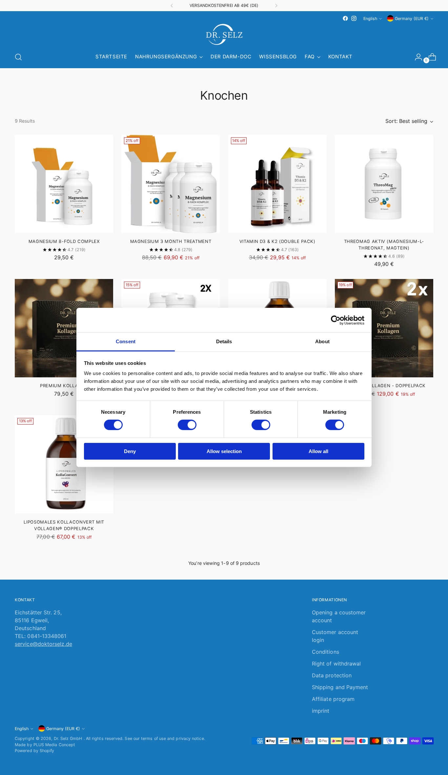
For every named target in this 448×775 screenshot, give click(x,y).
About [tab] (322, 341)
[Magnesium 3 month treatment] (170, 184)
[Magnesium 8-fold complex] (64, 184)
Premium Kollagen (64, 385)
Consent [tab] (125, 341)
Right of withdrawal (336, 663)
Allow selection (224, 451)
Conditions (325, 651)
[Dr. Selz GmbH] (224, 34)
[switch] (187, 425)
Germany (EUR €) (412, 18)
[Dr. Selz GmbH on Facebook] (345, 18)
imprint (321, 710)
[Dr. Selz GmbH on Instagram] (354, 18)
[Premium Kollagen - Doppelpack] (384, 328)
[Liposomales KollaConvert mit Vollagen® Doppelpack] (64, 464)
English (370, 18)
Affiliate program (333, 699)
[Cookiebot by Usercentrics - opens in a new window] (335, 320)
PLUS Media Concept (54, 744)
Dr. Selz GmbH (69, 738)
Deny (130, 451)
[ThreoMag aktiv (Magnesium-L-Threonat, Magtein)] (384, 184)
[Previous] (172, 5)
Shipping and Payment (340, 687)
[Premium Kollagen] (64, 328)
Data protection (332, 675)
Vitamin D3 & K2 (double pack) (277, 241)
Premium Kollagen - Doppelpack (384, 385)
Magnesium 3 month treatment (171, 241)
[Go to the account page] (415, 57)
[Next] (276, 5)
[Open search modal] (18, 57)
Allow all (318, 451)
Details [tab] (224, 341)
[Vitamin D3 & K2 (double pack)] (277, 184)
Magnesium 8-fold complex (64, 241)
